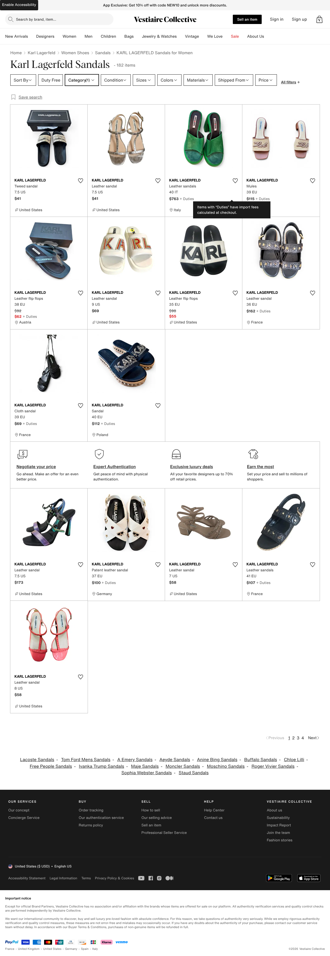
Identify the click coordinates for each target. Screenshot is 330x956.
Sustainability (278, 817)
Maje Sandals (145, 766)
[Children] (120, 36)
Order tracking (91, 810)
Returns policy (91, 825)
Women (69, 36)
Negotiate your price (36, 466)
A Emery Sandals (135, 759)
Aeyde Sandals (174, 759)
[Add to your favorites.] (80, 181)
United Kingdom (29, 949)
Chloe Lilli (294, 759)
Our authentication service (101, 817)
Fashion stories (279, 840)
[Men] (97, 36)
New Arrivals (16, 36)
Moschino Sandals (226, 766)
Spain (85, 949)
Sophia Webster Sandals (146, 773)
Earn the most (260, 466)
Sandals (103, 53)
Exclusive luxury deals (191, 466)
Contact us (213, 817)
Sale (235, 36)
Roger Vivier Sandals (273, 766)
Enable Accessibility (19, 4)
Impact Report (279, 825)
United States (52, 949)
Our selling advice (156, 817)
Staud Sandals (194, 773)
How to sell (150, 810)
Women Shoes (75, 53)
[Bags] (138, 36)
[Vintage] (203, 36)
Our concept (18, 810)
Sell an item (247, 19)
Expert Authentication (114, 466)
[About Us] (268, 36)
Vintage (192, 36)
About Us (255, 36)
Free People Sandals (51, 766)
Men (89, 36)
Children (108, 36)
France (9, 949)
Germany (71, 949)
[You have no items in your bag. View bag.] (319, 19)
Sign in (277, 19)
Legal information (63, 878)
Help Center (214, 810)
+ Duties (187, 198)
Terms (86, 878)
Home (16, 53)
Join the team (278, 832)
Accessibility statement (26, 878)
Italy (95, 949)
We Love (215, 36)
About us (274, 810)
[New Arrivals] (32, 36)
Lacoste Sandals (37, 759)
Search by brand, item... (36, 19)
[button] (319, 19)
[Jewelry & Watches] (181, 36)
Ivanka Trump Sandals (101, 766)
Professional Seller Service (164, 832)
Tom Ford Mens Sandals (85, 759)
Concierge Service (23, 817)
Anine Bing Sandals (217, 759)
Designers (45, 36)
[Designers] (58, 36)
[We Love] (227, 36)
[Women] (80, 36)
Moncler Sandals (183, 766)
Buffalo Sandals (260, 759)
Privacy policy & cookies (114, 878)
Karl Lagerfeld (41, 53)
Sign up (299, 19)
